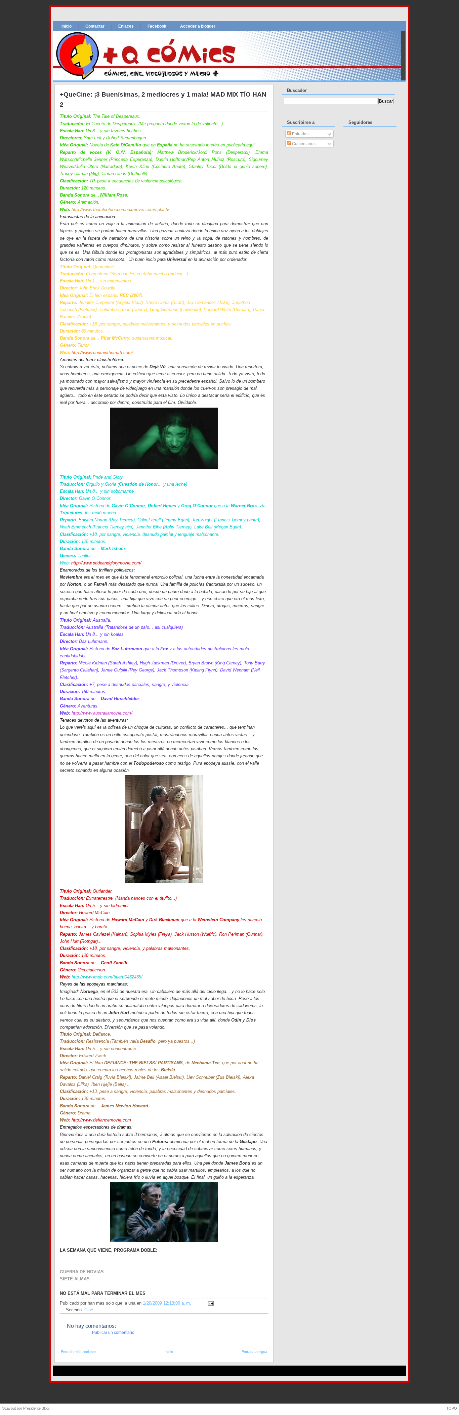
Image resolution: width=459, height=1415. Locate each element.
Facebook (157, 26)
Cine (88, 1310)
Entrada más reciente (78, 1352)
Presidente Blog (36, 1408)
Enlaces (126, 26)
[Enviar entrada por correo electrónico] (210, 1303)
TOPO (451, 1408)
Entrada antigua (254, 1352)
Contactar (95, 26)
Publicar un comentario (113, 1332)
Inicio (66, 26)
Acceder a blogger (197, 26)
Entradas (299, 134)
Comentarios (303, 143)
